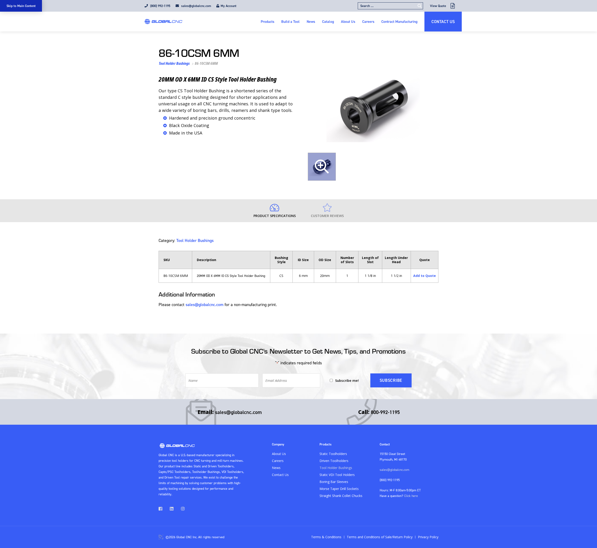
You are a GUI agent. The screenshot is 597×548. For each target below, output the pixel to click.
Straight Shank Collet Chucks (340, 495)
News (311, 21)
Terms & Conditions (326, 537)
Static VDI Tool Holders (337, 474)
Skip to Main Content (21, 6)
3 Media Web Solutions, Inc (161, 537)
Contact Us (443, 21)
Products (267, 21)
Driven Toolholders (333, 460)
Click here (411, 496)
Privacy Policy (428, 537)
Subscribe (391, 380)
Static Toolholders (333, 453)
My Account (228, 6)
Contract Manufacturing (399, 21)
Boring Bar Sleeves (333, 481)
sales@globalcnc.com (195, 6)
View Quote (438, 6)
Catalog (328, 21)
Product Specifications (274, 216)
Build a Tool (290, 21)
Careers (368, 21)
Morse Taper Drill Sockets (339, 488)
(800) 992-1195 (159, 6)
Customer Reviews (327, 216)
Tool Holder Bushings (174, 63)
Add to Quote (424, 275)
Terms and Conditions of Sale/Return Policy (380, 537)
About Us (348, 21)
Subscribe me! (347, 380)
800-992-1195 (385, 412)
